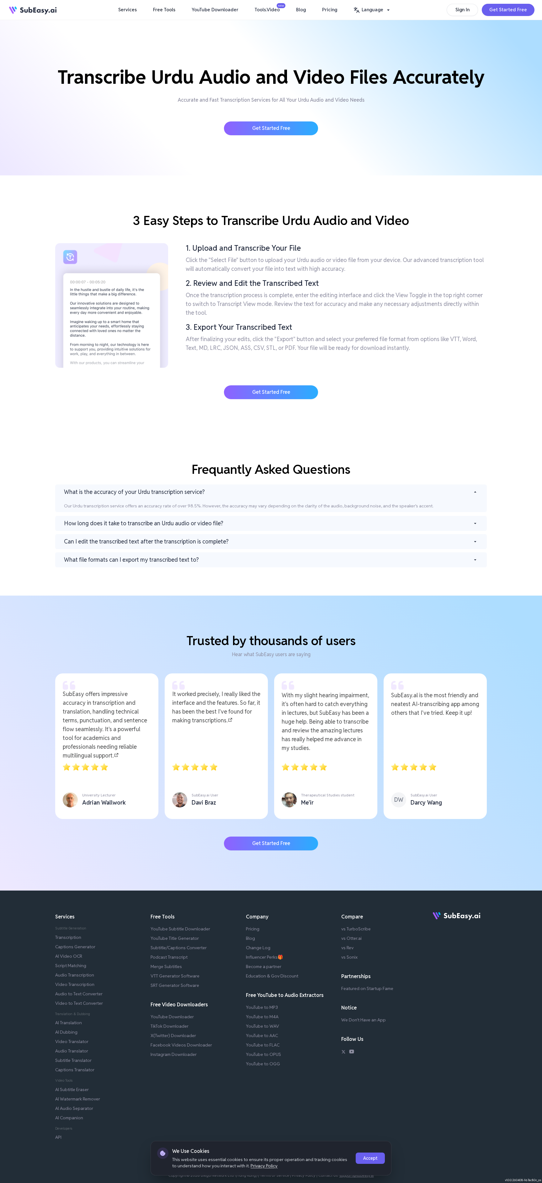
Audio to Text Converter (79, 994)
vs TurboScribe (356, 929)
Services (127, 10)
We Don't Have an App (363, 1020)
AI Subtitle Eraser (72, 1089)
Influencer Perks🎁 (264, 957)
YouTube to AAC (262, 1035)
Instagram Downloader (174, 1054)
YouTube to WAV (262, 1026)
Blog (301, 10)
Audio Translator (71, 1051)
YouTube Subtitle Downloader (180, 929)
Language (372, 10)
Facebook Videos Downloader (181, 1045)
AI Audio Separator (74, 1108)
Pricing (329, 10)
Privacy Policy (264, 1166)
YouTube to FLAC (262, 1045)
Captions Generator (75, 947)
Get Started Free (508, 10)
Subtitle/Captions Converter (179, 947)
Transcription (68, 937)
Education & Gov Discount (272, 976)
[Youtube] (351, 1052)
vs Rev (347, 947)
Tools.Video (269, 8)
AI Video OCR (68, 956)
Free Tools (164, 10)
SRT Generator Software (175, 985)
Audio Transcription (74, 975)
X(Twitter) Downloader (173, 1035)
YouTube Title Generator (175, 938)
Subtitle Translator (73, 1060)
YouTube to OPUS (263, 1054)
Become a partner (263, 966)
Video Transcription (74, 984)
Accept (370, 1158)
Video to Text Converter (79, 1003)
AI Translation (68, 1022)
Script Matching (70, 965)
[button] (372, 9)
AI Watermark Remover (77, 1099)
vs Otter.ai (351, 938)
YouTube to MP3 (262, 1007)
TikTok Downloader (170, 1026)
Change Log (258, 947)
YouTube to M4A (262, 1017)
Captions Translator (74, 1070)
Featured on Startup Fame (367, 988)
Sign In (462, 10)
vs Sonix (349, 957)
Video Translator (71, 1041)
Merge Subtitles (166, 966)
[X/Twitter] (343, 1052)
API (58, 1137)
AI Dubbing (66, 1032)
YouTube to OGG (263, 1064)
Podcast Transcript (169, 957)
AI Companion (69, 1118)
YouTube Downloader (215, 10)
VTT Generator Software (175, 976)
